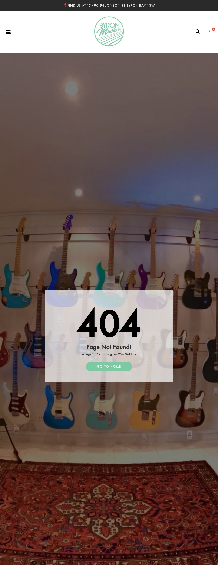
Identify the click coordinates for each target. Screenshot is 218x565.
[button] (8, 32)
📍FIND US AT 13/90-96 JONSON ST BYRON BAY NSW (109, 5)
